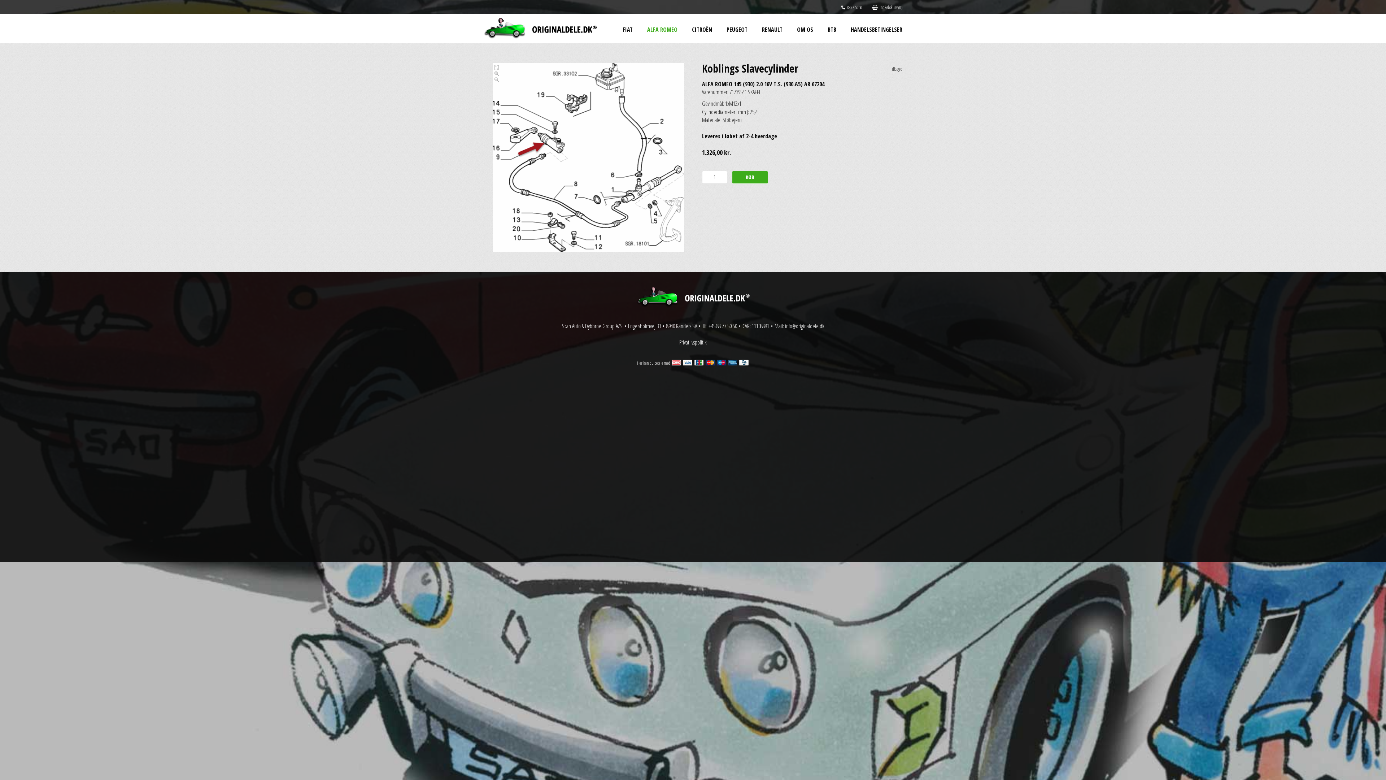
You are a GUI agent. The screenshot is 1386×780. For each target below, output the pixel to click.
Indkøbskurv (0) (891, 7)
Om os (805, 29)
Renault (772, 29)
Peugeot (737, 29)
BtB (832, 29)
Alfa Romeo (662, 29)
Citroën (702, 29)
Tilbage (896, 68)
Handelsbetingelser (876, 29)
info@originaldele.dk (804, 326)
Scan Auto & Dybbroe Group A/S (592, 326)
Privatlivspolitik (693, 342)
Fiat (628, 29)
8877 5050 (854, 7)
